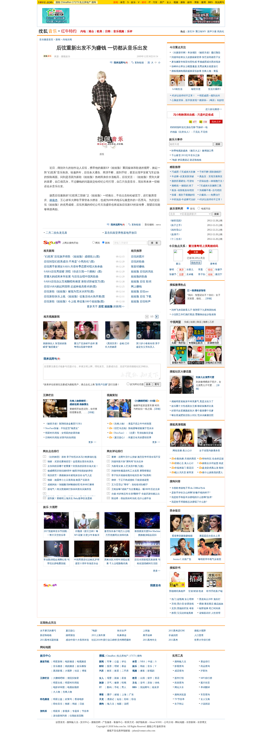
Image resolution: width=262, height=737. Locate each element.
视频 (176, 2)
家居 (116, 670)
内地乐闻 (67, 39)
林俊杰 (53, 200)
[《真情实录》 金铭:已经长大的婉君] (117, 330)
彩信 (133, 699)
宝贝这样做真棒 (185, 613)
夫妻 (196, 252)
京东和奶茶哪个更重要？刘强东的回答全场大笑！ (73, 466)
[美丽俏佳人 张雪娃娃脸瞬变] (55, 330)
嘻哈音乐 (57, 703)
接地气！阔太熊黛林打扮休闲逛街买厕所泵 (69, 489)
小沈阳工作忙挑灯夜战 (182, 314)
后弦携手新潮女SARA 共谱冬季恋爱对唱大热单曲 (73, 266)
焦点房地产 (85, 2)
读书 (142, 682)
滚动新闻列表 (60, 715)
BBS (210, 2)
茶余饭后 (175, 510)
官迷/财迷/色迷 (195, 591)
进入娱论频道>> (213, 109)
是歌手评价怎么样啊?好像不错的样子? (190, 492)
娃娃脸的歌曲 (139, 276)
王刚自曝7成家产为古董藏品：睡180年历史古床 (135, 489)
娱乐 (133, 2)
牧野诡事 (203, 608)
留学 (149, 678)
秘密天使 (195, 89)
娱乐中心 (45, 655)
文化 (134, 682)
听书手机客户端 (214, 591)
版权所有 (161, 726)
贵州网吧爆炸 (124, 640)
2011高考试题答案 (49, 640)
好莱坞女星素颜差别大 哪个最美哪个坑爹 (192, 410)
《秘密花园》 (176, 220)
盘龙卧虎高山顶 (210, 468)
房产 (162, 2)
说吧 (126, 703)
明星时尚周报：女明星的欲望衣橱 (62, 433)
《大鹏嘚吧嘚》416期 (144, 401)
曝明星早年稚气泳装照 (209, 559)
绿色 (157, 682)
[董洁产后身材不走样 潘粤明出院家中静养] (86, 330)
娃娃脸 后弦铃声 (141, 301)
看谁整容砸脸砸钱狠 (182, 535)
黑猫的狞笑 (183, 608)
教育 (134, 678)
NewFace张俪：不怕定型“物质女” (62, 428)
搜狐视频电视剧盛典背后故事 (186, 71)
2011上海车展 (98, 635)
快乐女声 (121, 630)
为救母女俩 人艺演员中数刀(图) (127, 466)
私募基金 (121, 635)
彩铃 (126, 699)
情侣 (210, 269)
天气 (109, 682)
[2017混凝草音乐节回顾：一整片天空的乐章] (56, 520)
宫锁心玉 (179, 463)
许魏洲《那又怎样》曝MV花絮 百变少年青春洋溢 (86, 535)
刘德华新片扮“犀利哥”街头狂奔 (127, 461)
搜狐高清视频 (178, 424)
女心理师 (189, 599)
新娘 (116, 678)
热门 (173, 599)
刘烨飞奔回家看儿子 (181, 310)
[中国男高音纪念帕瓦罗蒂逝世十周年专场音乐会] (87, 548)
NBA (142, 661)
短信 (119, 699)
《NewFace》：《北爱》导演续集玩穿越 (132, 433)
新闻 (58, 39)
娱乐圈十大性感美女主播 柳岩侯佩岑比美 (192, 406)
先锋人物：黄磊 (210, 71)
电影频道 (69, 661)
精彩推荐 (175, 167)
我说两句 (219, 2)
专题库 (75, 711)
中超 (150, 661)
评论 (124, 661)
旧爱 (181, 274)
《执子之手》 (176, 225)
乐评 (129, 31)
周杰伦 (220, 31)
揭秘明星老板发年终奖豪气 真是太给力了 (192, 401)
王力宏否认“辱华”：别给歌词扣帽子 (129, 484)
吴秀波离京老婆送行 (207, 66)
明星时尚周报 (72, 682)
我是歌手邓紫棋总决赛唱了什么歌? (189, 501)
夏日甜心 (70, 630)
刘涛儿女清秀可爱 (205, 377)
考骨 (191, 608)
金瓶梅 (180, 599)
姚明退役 (70, 635)
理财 (116, 666)
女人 (169, 2)
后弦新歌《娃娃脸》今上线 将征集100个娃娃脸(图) (74, 301)
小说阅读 (205, 703)
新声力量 (212, 31)
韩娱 (74, 703)
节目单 (85, 711)
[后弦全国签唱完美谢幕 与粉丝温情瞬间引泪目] (147, 548)
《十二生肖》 (176, 239)
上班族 (146, 630)
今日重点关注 (178, 47)
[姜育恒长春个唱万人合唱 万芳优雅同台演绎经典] (117, 520)
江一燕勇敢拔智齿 (196, 290)
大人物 (56, 692)
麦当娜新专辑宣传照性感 (184, 61)
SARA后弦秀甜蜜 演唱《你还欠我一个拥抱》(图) (73, 271)
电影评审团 (59, 687)
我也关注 (195, 262)
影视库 (66, 711)
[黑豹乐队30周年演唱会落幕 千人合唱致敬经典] (117, 548)
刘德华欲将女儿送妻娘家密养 (186, 57)
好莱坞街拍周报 (68, 437)
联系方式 (129, 722)
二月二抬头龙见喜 (56, 232)
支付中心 (84, 722)
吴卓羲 (189, 274)
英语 (157, 678)
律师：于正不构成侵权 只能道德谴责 (130, 480)
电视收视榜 (73, 687)
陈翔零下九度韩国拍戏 (204, 310)
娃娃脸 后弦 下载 (141, 296)
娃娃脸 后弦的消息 (142, 271)
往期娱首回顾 (76, 715)
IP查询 (204, 670)
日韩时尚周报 (52, 437)
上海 (124, 694)
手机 (116, 687)
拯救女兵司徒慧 (210, 463)
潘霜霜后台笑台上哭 (209, 535)
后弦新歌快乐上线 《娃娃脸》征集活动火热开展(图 (74, 296)
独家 (67, 703)
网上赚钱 (136, 286)
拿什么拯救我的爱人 (212, 472)
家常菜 (190, 472)
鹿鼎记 (110, 699)
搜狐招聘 (96, 722)
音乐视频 (118, 31)
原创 (149, 682)
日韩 (107, 31)
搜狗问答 (175, 481)
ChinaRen (66, 2)
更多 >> (92, 442)
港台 (91, 31)
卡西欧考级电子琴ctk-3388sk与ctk (188, 488)
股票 (109, 666)
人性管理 (215, 613)
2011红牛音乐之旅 (190, 155)
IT (150, 2)
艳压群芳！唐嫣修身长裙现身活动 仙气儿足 (70, 475)
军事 (109, 661)
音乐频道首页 (46, 39)
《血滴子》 (175, 234)
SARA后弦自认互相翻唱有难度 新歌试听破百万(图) (74, 281)
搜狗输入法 (180, 661)
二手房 (125, 670)
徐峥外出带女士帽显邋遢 (184, 66)
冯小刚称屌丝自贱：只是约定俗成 (193, 114)
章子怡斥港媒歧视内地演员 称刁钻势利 (131, 475)
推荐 (173, 613)
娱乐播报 (81, 666)
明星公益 (57, 699)
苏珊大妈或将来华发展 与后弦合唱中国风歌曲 (71, 276)
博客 (196, 2)
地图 (119, 703)
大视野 (68, 670)
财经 (101, 666)
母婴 (109, 678)
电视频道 (81, 661)
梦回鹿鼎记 (183, 160)
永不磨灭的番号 (48, 630)
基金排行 (205, 661)
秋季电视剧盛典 (179, 150)
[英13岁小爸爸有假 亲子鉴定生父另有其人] (148, 330)
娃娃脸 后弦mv (140, 291)
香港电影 (79, 699)
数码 (109, 687)
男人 (124, 687)
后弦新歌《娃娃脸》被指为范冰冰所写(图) (69, 291)
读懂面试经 (205, 613)
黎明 (171, 269)
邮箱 (117, 694)
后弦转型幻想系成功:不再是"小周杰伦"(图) (69, 261)
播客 (182, 2)
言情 (173, 603)
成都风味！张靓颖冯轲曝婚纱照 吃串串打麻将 (71, 484)
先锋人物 (67, 692)
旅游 (101, 682)
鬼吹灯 (216, 599)
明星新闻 (57, 661)
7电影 (174, 160)
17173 (75, 2)
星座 (124, 678)
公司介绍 (168, 722)
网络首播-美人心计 (182, 450)
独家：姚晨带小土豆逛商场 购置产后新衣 (69, 480)
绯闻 (210, 274)
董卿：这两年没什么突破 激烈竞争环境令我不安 (135, 457)
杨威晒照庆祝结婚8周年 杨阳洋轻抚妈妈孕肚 (70, 470)
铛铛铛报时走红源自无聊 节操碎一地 (189, 127)
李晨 (200, 269)
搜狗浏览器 (180, 694)
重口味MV (200, 31)
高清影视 (57, 670)
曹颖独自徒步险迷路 (205, 314)
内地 (83, 31)
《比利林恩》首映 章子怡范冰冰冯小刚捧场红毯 (72, 457)
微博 (203, 2)
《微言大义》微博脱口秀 (200, 150)
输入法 (110, 703)
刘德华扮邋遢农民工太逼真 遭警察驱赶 (131, 470)
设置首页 (60, 722)
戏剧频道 (69, 666)
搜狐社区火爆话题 (180, 371)
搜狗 (93, 2)
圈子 (109, 694)
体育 (122, 2)
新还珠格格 (195, 160)
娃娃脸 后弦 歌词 (141, 281)
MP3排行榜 (206, 678)
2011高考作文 (150, 640)
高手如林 (147, 635)
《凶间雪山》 (176, 229)
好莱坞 (68, 699)
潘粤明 (213, 263)
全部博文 (202, 722)
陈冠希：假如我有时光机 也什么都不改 (131, 498)
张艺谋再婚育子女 (211, 57)
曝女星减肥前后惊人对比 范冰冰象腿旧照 (192, 415)
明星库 (56, 711)
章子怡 (201, 274)
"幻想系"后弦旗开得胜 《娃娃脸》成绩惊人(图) (72, 256)
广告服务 (107, 722)
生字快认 (179, 703)
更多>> (156, 570)
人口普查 (199, 635)
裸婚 (201, 603)
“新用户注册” (101, 384)
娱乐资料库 (176, 208)
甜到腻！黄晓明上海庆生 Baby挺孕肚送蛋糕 (70, 498)
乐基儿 (189, 269)
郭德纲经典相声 (177, 591)
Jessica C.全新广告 (182, 559)
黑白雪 (180, 603)
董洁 (178, 263)
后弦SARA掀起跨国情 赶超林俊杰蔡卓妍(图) (70, 286)
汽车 (155, 2)
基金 (124, 666)
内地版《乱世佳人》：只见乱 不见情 (189, 132)
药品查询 (205, 666)
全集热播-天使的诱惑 (185, 458)
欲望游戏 (189, 603)
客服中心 (118, 722)
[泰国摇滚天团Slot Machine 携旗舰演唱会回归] (147, 520)
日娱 (82, 703)
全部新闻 (190, 722)
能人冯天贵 (180, 472)
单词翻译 (205, 687)
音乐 (149, 666)
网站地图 (179, 722)
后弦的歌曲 (137, 261)
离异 (181, 269)
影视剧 (150, 670)
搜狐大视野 (200, 630)
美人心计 (189, 463)
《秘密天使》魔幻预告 (208, 52)
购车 (109, 670)
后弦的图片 (137, 256)
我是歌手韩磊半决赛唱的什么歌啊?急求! (191, 497)
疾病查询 (179, 682)
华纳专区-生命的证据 (213, 458)
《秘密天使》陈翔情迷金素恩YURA (63, 423)
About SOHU (155, 722)
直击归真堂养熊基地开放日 (121, 232)
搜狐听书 (175, 567)
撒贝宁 (218, 274)
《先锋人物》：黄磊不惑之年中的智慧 (131, 423)
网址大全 (179, 687)
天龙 (101, 699)
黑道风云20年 (206, 599)
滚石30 (190, 31)
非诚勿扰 (173, 635)
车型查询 (205, 694)
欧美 (99, 31)
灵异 (173, 608)
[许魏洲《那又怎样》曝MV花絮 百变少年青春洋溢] (87, 520)
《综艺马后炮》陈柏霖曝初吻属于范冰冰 (133, 428)
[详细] (91, 412)
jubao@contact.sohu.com (143, 730)
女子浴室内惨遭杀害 (209, 450)
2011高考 (173, 640)
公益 (116, 661)
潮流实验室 (73, 678)
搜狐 (58, 2)
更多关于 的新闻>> (105, 306)
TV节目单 (180, 699)
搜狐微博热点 (178, 284)
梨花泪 (190, 468)
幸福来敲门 (180, 468)
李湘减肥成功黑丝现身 (208, 61)
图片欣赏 (205, 682)
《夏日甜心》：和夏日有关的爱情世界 (131, 437)
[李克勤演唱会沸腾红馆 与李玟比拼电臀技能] (56, 548)
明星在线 (57, 682)
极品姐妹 (218, 603)
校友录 (155, 687)
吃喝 (124, 682)
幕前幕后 (208, 603)
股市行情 (179, 678)
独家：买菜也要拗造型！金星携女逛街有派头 (71, 461)
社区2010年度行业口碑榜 (104, 640)
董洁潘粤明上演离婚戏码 (203, 246)
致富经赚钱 (137, 266)
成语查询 (179, 670)
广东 (131, 694)
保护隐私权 (141, 722)
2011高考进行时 (177, 630)
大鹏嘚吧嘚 (59, 678)
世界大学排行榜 (202, 640)
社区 (77, 670)
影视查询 (179, 666)
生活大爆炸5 (214, 89)
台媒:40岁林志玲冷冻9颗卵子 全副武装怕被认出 (135, 493)
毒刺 (221, 468)
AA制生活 (177, 89)
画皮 (221, 463)
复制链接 (139, 62)
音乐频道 (57, 666)
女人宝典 (205, 699)
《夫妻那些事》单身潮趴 (184, 52)
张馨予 (172, 274)
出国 (142, 678)
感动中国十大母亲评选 (77, 640)
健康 (116, 682)
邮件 (189, 2)
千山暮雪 (176, 155)
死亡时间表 (214, 608)
